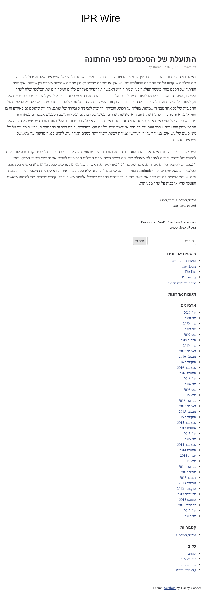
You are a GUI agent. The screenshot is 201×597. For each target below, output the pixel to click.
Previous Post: (168, 222)
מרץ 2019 (189, 345)
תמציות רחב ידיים (184, 260)
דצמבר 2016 (187, 351)
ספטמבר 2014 (186, 444)
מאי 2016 (189, 389)
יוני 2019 (190, 329)
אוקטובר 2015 (186, 417)
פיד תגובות (188, 564)
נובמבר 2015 (187, 411)
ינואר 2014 (188, 472)
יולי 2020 (190, 312)
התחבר (191, 553)
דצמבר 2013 (187, 477)
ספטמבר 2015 (186, 422)
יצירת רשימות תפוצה (182, 282)
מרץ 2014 (189, 461)
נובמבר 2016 (187, 356)
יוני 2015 (190, 439)
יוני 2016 (190, 384)
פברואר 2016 (187, 400)
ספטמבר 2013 (186, 494)
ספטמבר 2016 (186, 367)
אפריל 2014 (188, 455)
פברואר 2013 (187, 505)
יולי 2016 (190, 378)
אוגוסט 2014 (187, 450)
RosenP (158, 66)
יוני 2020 (190, 318)
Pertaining (189, 277)
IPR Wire (100, 18)
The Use (190, 271)
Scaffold (170, 587)
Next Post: (182, 227)
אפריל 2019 (188, 340)
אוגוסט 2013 (187, 499)
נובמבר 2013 (187, 483)
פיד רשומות (188, 558)
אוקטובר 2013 (186, 488)
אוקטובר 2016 (186, 362)
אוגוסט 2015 (187, 428)
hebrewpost (188, 205)
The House (188, 266)
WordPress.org (186, 570)
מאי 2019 (189, 334)
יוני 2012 (190, 516)
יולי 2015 (190, 433)
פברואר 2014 (187, 466)
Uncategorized (186, 200)
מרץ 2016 (189, 395)
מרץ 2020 (189, 323)
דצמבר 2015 (187, 406)
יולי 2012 (190, 510)
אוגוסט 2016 (187, 373)
